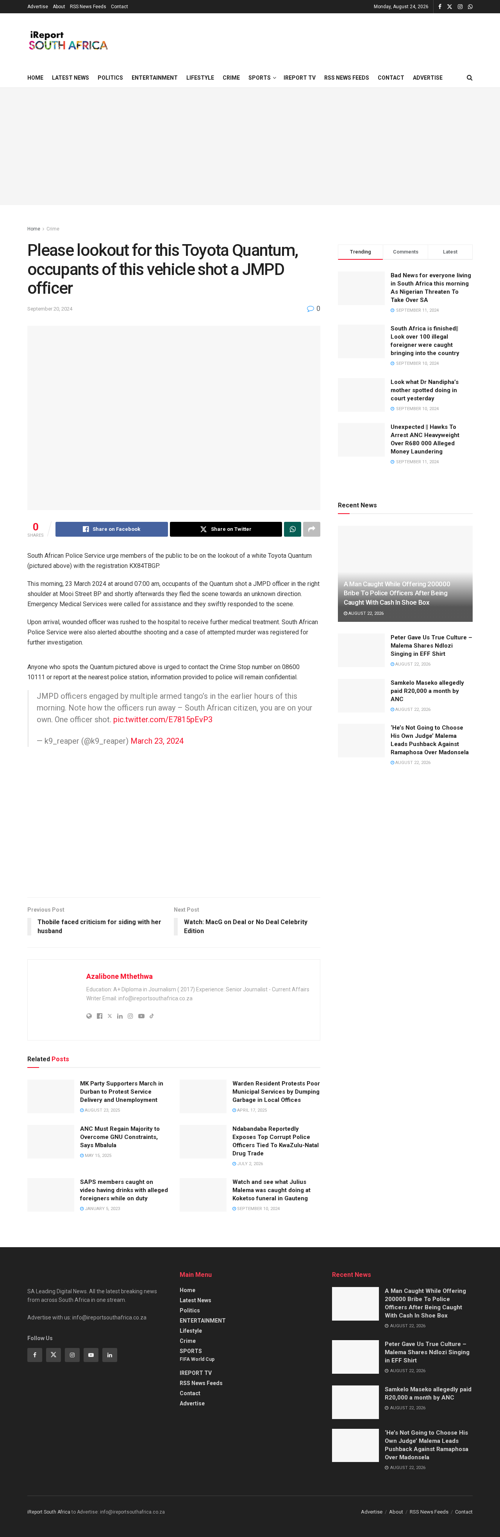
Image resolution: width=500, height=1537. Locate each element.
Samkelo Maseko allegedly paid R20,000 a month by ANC (427, 691)
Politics (110, 78)
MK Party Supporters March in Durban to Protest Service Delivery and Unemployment (121, 1091)
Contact (119, 6)
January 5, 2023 (102, 1208)
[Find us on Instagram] (460, 7)
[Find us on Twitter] (449, 7)
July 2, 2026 (249, 1163)
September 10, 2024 (258, 1208)
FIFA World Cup (197, 1359)
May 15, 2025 (97, 1155)
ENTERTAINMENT (155, 78)
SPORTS (259, 78)
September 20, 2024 (49, 309)
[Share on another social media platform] (311, 529)
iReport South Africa (48, 1512)
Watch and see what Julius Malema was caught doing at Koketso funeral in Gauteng (271, 1190)
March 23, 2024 (157, 741)
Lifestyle (200, 78)
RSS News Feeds (88, 6)
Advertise (37, 6)
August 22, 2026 (365, 613)
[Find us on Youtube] (91, 1355)
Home (35, 78)
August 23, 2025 (102, 1110)
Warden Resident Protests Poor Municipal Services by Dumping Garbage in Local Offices (276, 1091)
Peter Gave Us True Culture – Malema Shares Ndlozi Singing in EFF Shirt (431, 645)
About (59, 6)
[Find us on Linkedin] (109, 1355)
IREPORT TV (300, 78)
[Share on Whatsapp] (292, 529)
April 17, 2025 (251, 1110)
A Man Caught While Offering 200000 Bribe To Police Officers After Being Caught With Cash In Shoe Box (397, 593)
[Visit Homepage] (67, 40)
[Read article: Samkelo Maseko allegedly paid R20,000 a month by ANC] (361, 695)
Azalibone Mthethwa (119, 976)
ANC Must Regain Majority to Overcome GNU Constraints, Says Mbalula (120, 1137)
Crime (231, 78)
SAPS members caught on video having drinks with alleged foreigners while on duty (124, 1190)
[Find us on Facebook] (439, 7)
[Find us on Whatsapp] (470, 7)
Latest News (70, 78)
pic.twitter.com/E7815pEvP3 (162, 719)
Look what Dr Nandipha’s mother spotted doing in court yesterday (425, 390)
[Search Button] (470, 77)
